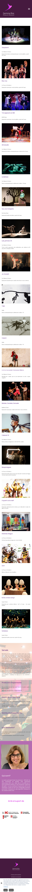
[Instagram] (5, 805)
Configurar (6, 886)
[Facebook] (3, 805)
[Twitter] (8, 805)
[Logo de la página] (8, 9)
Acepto (5, 890)
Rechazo (11, 890)
